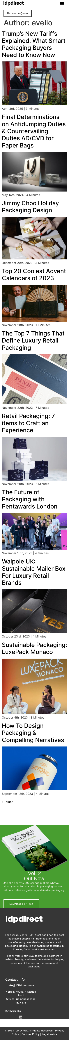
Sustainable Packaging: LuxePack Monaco (34, 648)
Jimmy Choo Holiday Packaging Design (30, 206)
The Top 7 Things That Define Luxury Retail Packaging (33, 340)
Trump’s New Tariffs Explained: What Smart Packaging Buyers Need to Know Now (34, 44)
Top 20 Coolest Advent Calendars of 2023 (34, 274)
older (7, 802)
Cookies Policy (30, 1034)
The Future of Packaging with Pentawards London (29, 499)
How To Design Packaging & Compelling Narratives (33, 733)
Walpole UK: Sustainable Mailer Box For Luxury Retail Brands (34, 572)
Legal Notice (49, 1034)
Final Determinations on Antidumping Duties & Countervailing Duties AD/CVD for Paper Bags (34, 131)
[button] (62, 3)
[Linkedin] (20, 1017)
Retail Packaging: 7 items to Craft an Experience (28, 423)
